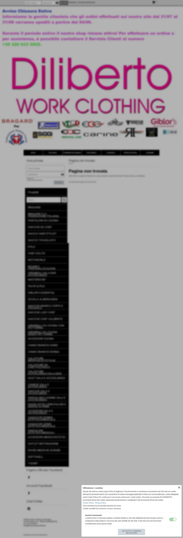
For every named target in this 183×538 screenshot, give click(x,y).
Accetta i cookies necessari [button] (131, 532)
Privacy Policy (100, 503)
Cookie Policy (88, 503)
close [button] (179, 487)
